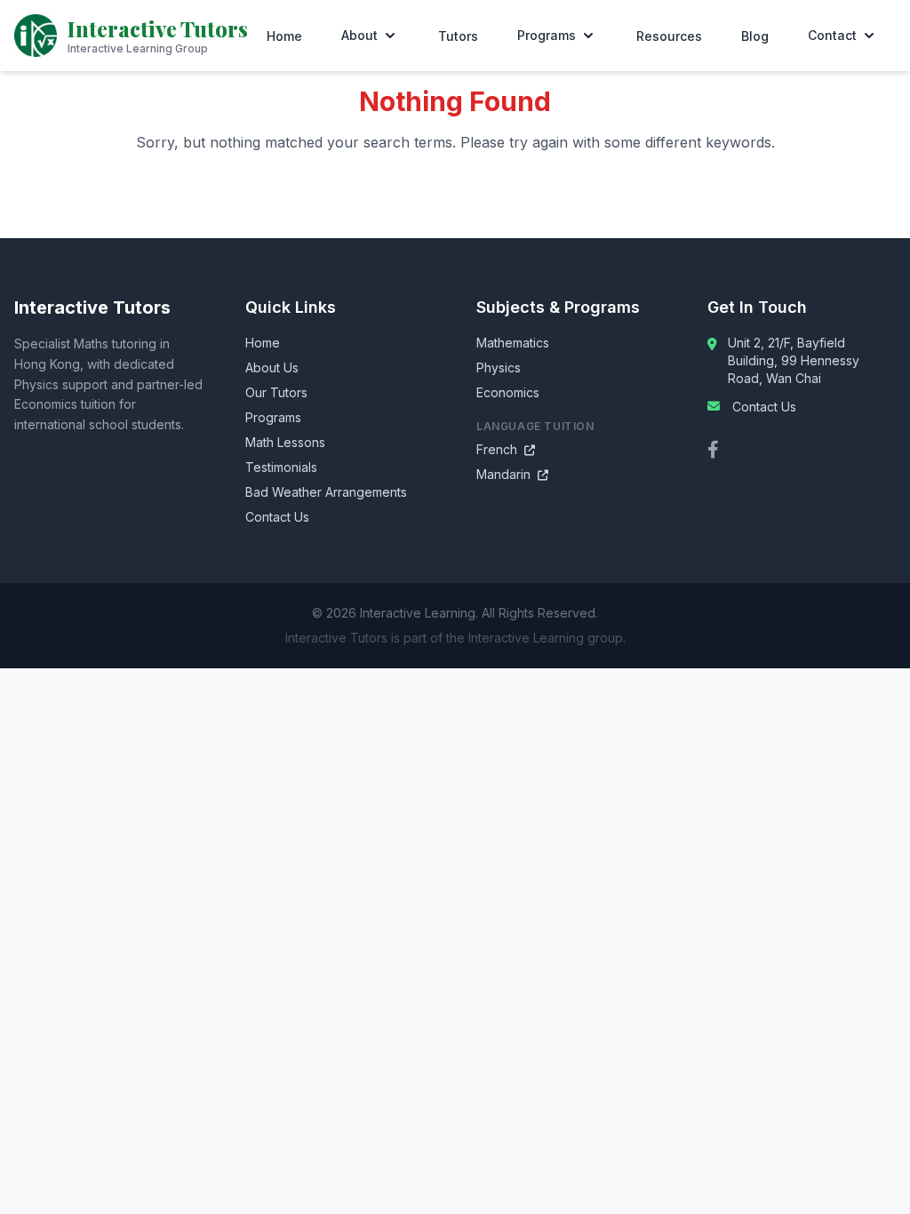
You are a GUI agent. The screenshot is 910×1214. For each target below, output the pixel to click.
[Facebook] (713, 449)
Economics (507, 392)
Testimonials (281, 467)
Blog (755, 36)
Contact (832, 35)
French (505, 449)
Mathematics (512, 342)
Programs (546, 35)
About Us (272, 367)
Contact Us (277, 516)
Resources (669, 36)
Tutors (458, 36)
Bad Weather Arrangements (326, 491)
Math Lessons (285, 442)
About (359, 35)
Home (284, 36)
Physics (498, 367)
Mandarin (512, 474)
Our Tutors (276, 392)
